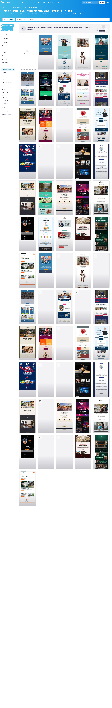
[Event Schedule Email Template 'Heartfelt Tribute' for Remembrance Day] (83, 125)
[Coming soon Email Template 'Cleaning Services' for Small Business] (46, 234)
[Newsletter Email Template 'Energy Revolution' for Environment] (64, 161)
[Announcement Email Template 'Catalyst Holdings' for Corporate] (101, 52)
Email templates (6, 7)
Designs (6, 19)
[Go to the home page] (6, 2)
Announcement (16, 7)
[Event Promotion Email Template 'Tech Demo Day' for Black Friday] (46, 88)
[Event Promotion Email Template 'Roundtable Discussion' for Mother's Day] (83, 88)
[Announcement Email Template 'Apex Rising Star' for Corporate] (101, 161)
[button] (14, 34)
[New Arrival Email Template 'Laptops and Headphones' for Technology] (83, 161)
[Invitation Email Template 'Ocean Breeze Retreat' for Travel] (101, 197)
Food (25, 7)
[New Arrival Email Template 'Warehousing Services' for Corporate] (101, 88)
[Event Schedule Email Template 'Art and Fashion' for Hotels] (101, 234)
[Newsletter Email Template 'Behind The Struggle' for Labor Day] (27, 88)
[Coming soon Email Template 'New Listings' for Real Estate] (27, 197)
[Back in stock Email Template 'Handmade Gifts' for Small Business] (27, 125)
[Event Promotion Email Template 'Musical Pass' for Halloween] (83, 197)
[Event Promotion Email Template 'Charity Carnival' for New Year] (46, 197)
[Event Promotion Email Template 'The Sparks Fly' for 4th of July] (27, 161)
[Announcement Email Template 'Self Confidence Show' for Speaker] (27, 234)
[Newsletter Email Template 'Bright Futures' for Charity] (64, 88)
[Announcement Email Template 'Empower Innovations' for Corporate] (64, 52)
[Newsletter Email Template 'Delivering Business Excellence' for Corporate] (101, 125)
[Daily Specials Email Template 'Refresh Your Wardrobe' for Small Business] (83, 52)
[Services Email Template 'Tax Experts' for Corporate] (64, 234)
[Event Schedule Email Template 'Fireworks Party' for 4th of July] (46, 161)
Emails (12, 19)
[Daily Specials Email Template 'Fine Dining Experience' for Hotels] (64, 197)
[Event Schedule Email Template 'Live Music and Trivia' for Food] (64, 125)
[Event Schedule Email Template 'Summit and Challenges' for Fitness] (46, 125)
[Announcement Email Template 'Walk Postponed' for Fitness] (46, 52)
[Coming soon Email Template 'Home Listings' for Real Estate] (27, 270)
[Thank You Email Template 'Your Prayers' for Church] (83, 234)
